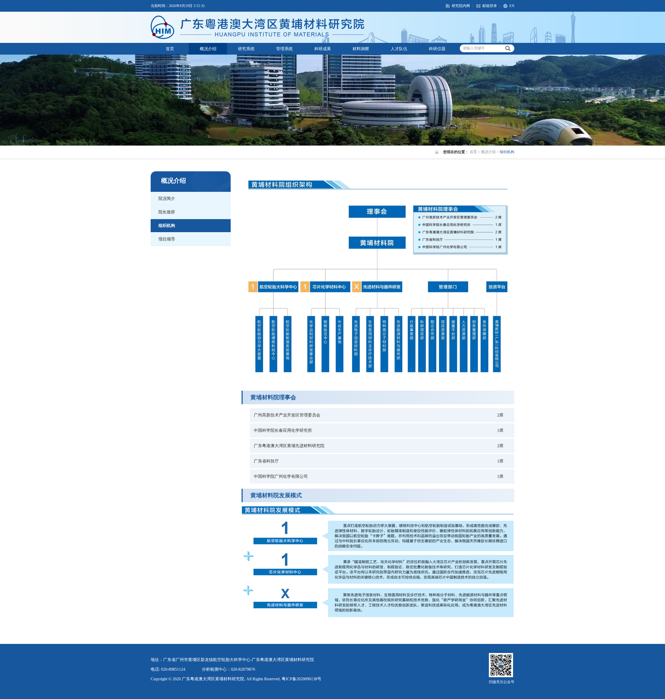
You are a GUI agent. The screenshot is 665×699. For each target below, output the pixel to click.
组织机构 (166, 225)
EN (511, 6)
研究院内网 (461, 6)
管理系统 (284, 49)
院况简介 (166, 198)
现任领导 (166, 239)
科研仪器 (437, 49)
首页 (170, 49)
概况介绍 (208, 49)
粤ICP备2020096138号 (301, 679)
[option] (332, 100)
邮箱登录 (489, 6)
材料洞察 (361, 49)
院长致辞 (166, 212)
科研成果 (322, 49)
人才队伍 (399, 49)
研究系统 (246, 49)
